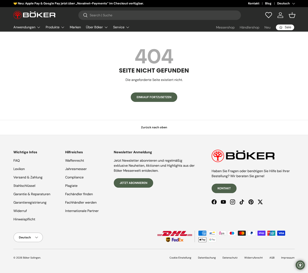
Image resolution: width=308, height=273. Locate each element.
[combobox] (159, 15)
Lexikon (19, 169)
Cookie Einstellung (180, 257)
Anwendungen (24, 27)
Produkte (53, 27)
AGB (271, 257)
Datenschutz (230, 257)
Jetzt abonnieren (133, 183)
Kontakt (253, 3)
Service (118, 27)
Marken (75, 27)
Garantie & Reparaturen (31, 194)
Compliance (74, 177)
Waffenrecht (74, 160)
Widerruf (20, 211)
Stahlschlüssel (24, 185)
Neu (267, 27)
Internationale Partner (82, 211)
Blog (268, 3)
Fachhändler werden (81, 202)
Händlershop (249, 27)
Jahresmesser (76, 169)
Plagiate (71, 185)
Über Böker (94, 27)
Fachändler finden (79, 194)
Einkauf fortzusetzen (154, 97)
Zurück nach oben (154, 127)
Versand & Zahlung (28, 177)
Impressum (288, 257)
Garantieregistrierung (30, 202)
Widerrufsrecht (253, 257)
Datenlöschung (207, 257)
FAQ (16, 160)
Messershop (225, 27)
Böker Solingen (31, 257)
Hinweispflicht (24, 219)
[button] (292, 15)
